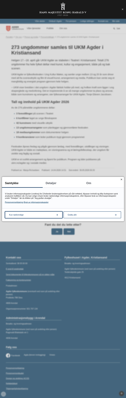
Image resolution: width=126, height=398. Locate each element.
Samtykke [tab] (11, 183)
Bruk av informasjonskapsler (36, 202)
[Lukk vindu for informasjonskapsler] (121, 179)
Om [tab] (88, 183)
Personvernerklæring (14, 202)
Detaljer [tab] (51, 183)
